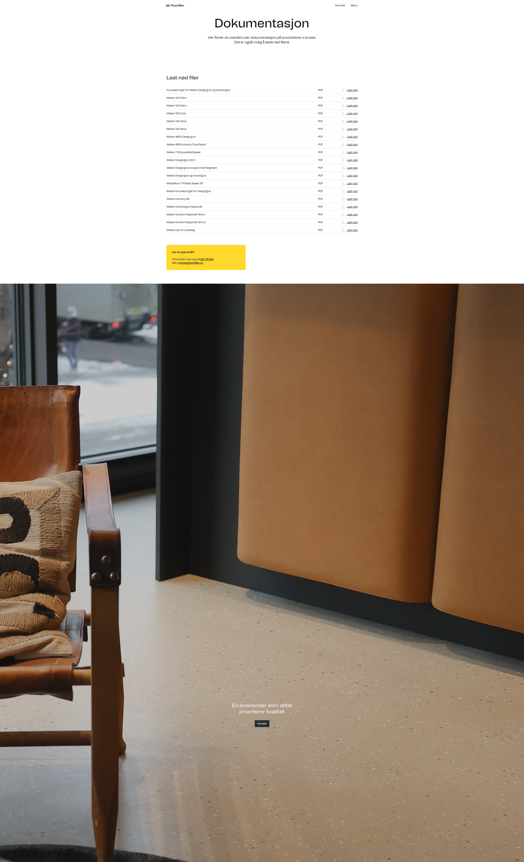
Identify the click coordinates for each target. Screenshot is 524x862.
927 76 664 (207, 259)
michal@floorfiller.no (190, 262)
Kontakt (262, 723)
